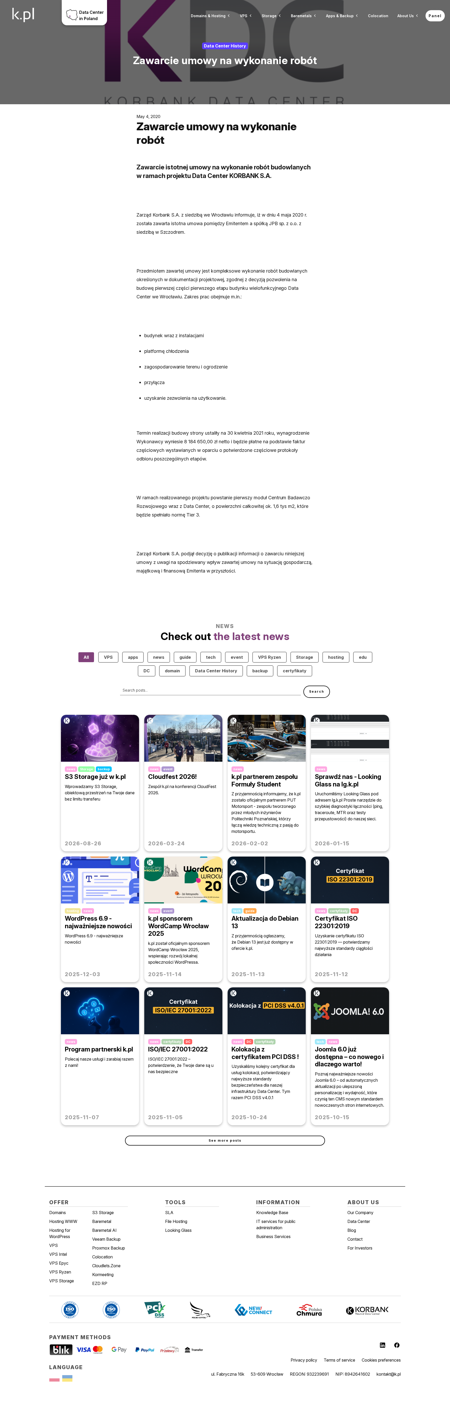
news (158, 657)
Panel (435, 16)
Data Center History (216, 670)
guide (185, 657)
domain (172, 670)
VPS (108, 657)
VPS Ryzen (269, 657)
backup (260, 670)
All (86, 657)
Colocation (378, 16)
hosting (336, 657)
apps (133, 657)
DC (146, 670)
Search (316, 691)
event (237, 657)
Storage (304, 657)
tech (211, 657)
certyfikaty (295, 670)
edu (363, 657)
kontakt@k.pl (389, 1374)
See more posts (225, 1140)
